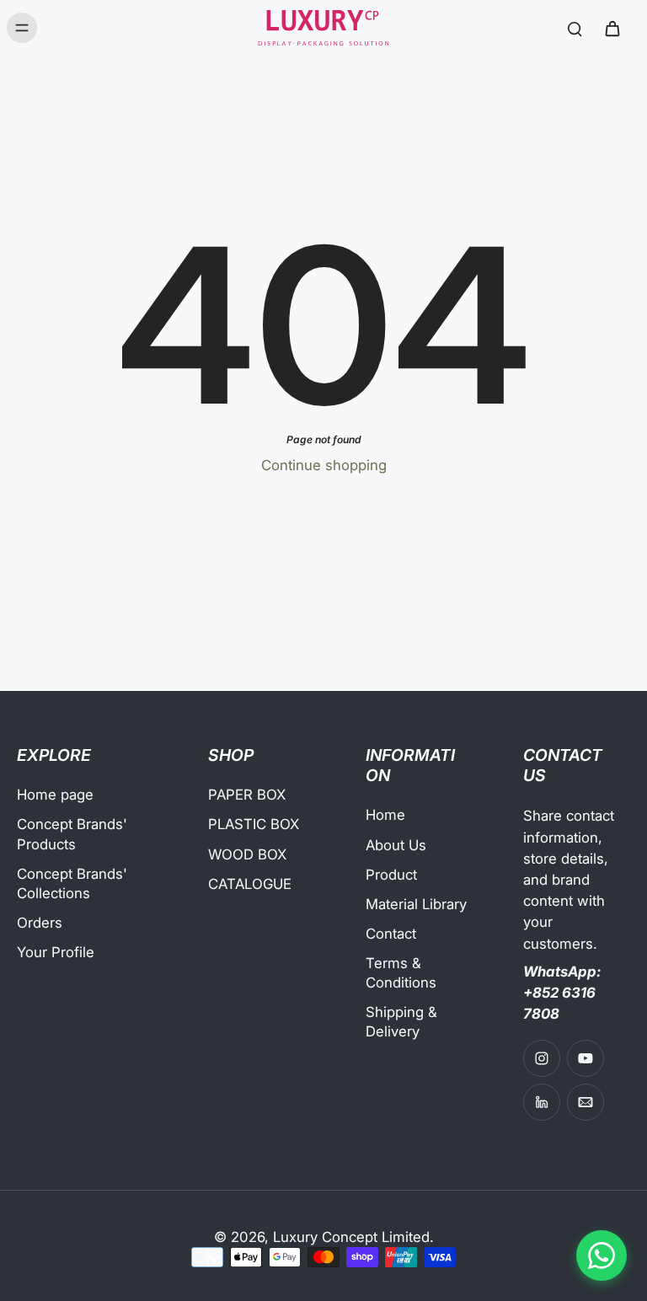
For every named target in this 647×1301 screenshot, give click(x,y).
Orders (39, 922)
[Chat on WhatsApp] (601, 1255)
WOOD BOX (247, 854)
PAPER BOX (247, 794)
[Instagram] (541, 1058)
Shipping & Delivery (401, 1022)
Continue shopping (324, 465)
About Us (396, 845)
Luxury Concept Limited (351, 1237)
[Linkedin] (541, 1102)
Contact (391, 933)
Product (391, 874)
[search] (574, 28)
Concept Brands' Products (72, 834)
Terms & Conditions (401, 973)
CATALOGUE (249, 883)
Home (385, 814)
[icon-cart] (611, 28)
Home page (55, 794)
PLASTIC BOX (253, 824)
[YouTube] (585, 1058)
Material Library (416, 904)
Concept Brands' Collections (72, 883)
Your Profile (55, 952)
